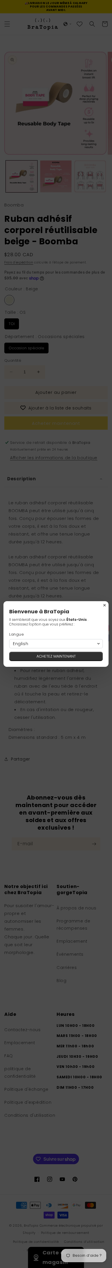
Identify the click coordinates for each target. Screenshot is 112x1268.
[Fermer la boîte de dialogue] (104, 605)
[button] (56, 643)
